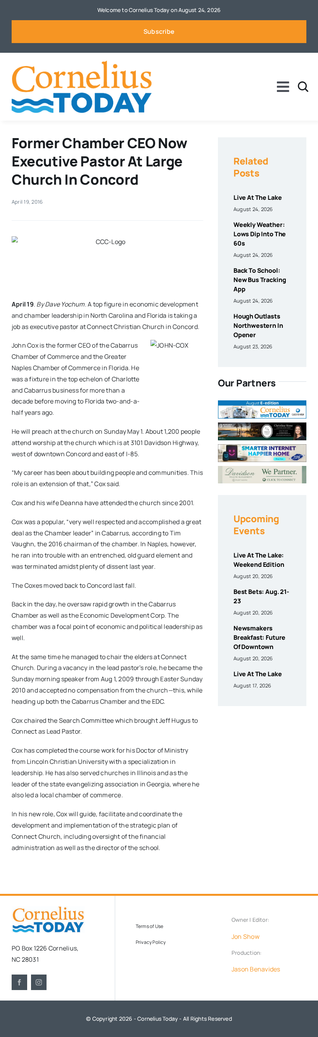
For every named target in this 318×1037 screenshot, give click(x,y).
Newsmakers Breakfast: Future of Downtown (259, 637)
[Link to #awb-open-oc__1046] (303, 86)
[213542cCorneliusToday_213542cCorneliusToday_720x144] (262, 447)
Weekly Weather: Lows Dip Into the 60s (259, 234)
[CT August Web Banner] (262, 403)
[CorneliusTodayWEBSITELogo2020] (48, 909)
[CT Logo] (82, 63)
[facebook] (19, 982)
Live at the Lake (257, 197)
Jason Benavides (256, 969)
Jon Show (245, 936)
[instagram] (39, 982)
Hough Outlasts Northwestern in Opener (258, 325)
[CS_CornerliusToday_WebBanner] (262, 425)
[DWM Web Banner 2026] (262, 469)
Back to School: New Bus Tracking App (259, 279)
